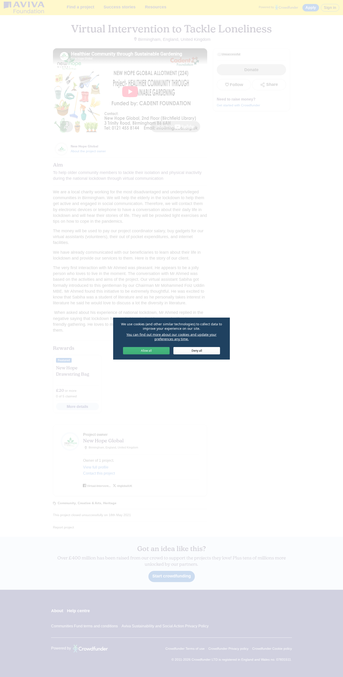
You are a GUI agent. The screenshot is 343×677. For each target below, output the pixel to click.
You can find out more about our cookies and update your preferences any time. (171, 336)
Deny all (197, 351)
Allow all (146, 351)
